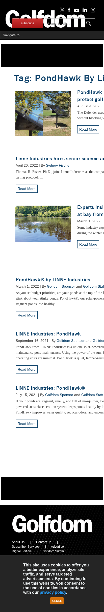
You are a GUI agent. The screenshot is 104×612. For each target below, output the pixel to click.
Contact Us (43, 542)
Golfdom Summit (54, 551)
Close (57, 600)
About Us (18, 542)
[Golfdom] (52, 535)
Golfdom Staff (92, 395)
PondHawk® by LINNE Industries (53, 280)
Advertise (57, 546)
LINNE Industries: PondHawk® (50, 388)
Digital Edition (21, 551)
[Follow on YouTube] (75, 11)
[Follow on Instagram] (91, 11)
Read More (88, 129)
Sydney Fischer (58, 165)
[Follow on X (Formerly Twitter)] (61, 11)
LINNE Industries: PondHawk (48, 334)
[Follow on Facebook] (68, 11)
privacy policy (53, 592)
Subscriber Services (25, 546)
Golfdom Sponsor (61, 286)
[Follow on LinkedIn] (84, 11)
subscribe (27, 23)
